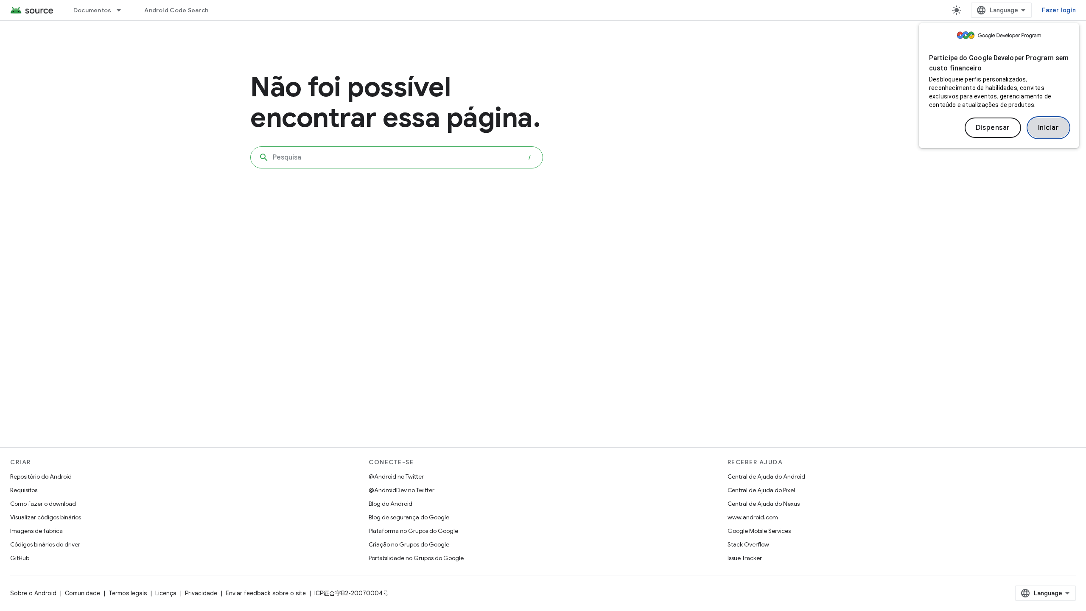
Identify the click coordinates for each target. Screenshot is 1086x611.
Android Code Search (176, 10)
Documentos (92, 10)
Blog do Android (390, 503)
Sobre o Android (33, 593)
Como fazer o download (43, 503)
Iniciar (1048, 127)
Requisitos (23, 490)
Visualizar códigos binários (45, 517)
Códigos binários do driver (45, 544)
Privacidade (201, 593)
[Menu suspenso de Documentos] (122, 10)
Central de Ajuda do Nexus (764, 503)
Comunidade (82, 593)
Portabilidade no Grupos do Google (416, 558)
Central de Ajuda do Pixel (761, 490)
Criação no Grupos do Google (409, 544)
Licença (165, 593)
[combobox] (396, 157)
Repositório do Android (41, 476)
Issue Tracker (745, 558)
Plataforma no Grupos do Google (413, 531)
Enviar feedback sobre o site (266, 593)
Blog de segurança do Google (409, 517)
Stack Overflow (748, 544)
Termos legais (128, 593)
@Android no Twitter (396, 476)
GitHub (19, 558)
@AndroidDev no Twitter (401, 490)
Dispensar (993, 127)
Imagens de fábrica (36, 531)
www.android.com (753, 517)
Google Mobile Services (759, 531)
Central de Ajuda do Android (766, 476)
